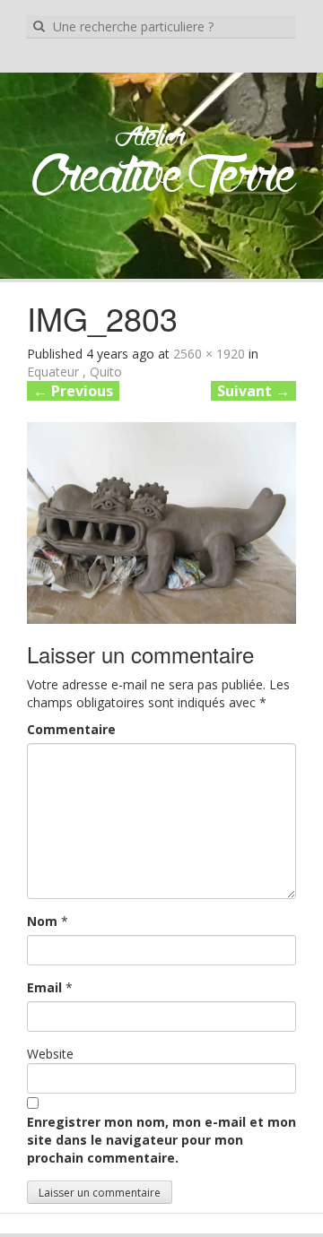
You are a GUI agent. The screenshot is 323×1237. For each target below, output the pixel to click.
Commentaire (71, 729)
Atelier (150, 138)
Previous (73, 391)
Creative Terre (163, 178)
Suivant (253, 391)
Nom (42, 921)
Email (44, 987)
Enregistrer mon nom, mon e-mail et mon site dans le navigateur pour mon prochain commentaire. (161, 1139)
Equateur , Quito (74, 371)
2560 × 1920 (209, 353)
